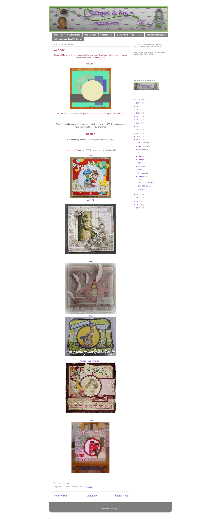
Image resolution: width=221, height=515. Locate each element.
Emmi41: (91, 200)
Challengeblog (73, 35)
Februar (141, 173)
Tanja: (90, 316)
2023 (138, 113)
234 (139, 179)
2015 (138, 140)
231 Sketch (142, 189)
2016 (138, 136)
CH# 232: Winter (144, 186)
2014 (138, 194)
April (140, 166)
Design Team (90, 35)
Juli (140, 156)
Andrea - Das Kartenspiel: (90, 361)
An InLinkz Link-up (61, 483)
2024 (138, 110)
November (142, 146)
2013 (138, 198)
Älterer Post (121, 495)
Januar (141, 176)
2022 (138, 116)
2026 (138, 103)
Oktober (141, 150)
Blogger (115, 509)
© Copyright (122, 35)
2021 (138, 120)
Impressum (137, 35)
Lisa (90, 421)
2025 (138, 106)
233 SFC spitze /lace (146, 183)
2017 (138, 133)
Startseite (58, 35)
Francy (90, 261)
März (140, 170)
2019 (138, 126)
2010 (138, 208)
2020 (138, 123)
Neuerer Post (61, 495)
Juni (140, 160)
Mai (140, 163)
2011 (138, 205)
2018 (138, 130)
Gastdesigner (106, 35)
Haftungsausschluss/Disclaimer (68, 39)
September (143, 153)
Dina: (91, 156)
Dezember (142, 143)
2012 (138, 201)
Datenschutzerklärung (156, 35)
